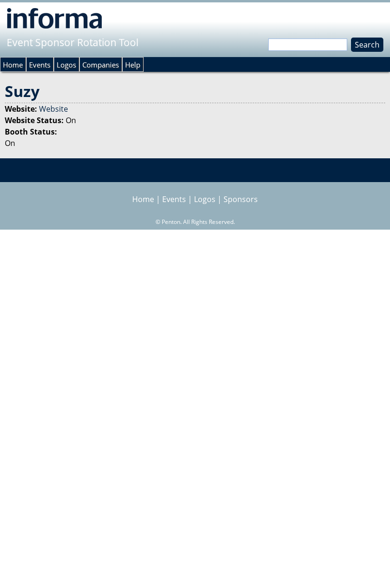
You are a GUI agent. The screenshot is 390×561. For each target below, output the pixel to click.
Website (53, 109)
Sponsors (241, 199)
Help (132, 64)
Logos (66, 64)
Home (13, 64)
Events (39, 64)
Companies (100, 64)
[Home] (54, 18)
